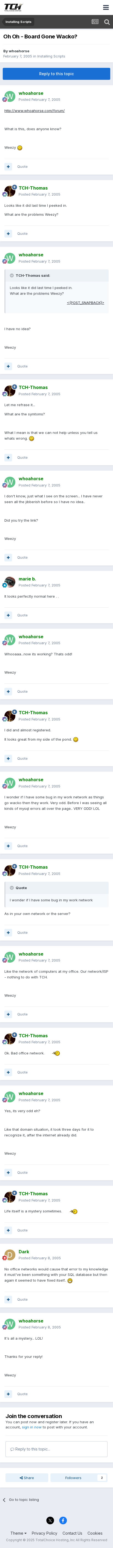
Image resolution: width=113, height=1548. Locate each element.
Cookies (95, 1533)
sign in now (32, 1427)
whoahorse (19, 51)
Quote (22, 166)
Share (28, 1478)
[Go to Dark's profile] (9, 1254)
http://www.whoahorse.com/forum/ (34, 110)
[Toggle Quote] (12, 275)
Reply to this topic (56, 73)
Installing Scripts (51, 56)
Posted (39, 99)
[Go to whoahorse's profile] (9, 96)
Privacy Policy (44, 1533)
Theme (17, 1533)
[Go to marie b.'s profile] (9, 582)
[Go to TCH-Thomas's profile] (9, 191)
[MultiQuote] (8, 167)
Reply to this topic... (32, 1449)
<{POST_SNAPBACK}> (85, 302)
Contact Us (72, 1533)
